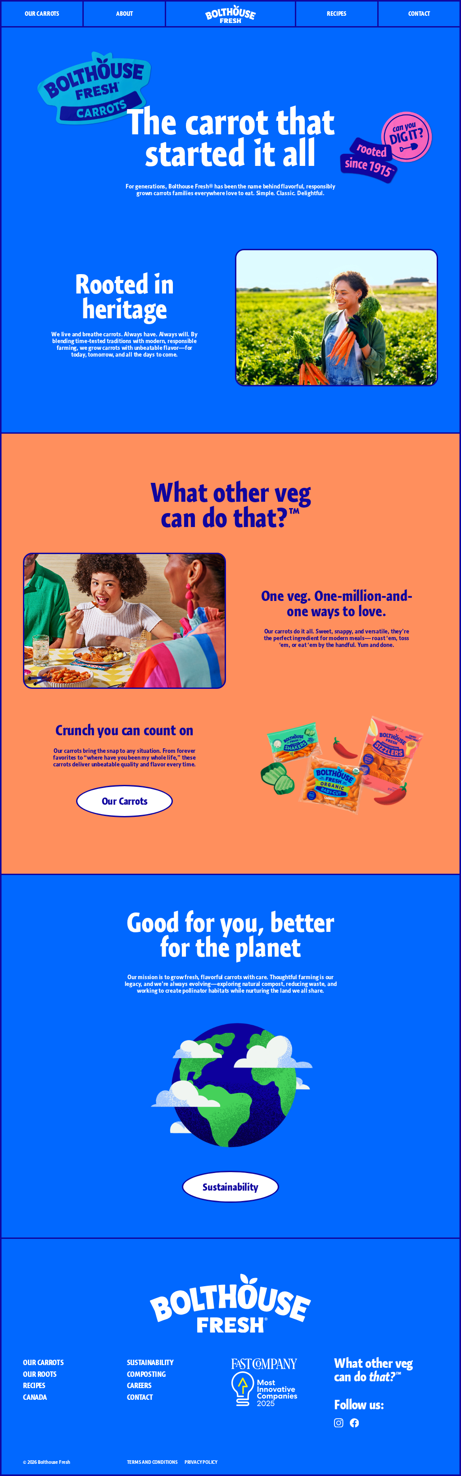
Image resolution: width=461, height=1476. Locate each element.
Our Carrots (42, 13)
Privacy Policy (201, 1462)
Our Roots (40, 1374)
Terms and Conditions (152, 1462)
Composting (146, 1374)
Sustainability (230, 1186)
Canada (35, 1397)
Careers (139, 1385)
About (124, 13)
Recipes (336, 13)
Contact (419, 13)
